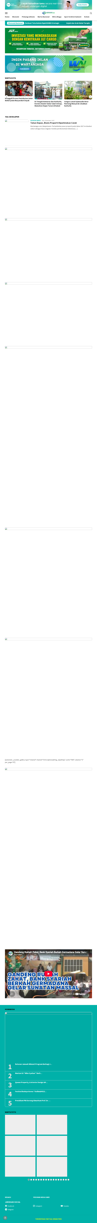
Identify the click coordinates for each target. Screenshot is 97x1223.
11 (53, 1180)
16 (66, 1180)
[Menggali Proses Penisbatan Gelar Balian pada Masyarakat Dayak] (19, 88)
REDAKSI (8, 1197)
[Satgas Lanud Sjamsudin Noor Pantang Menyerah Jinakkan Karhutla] (78, 90)
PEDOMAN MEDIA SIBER (41, 1197)
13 (58, 1180)
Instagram (39, 1206)
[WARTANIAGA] (48, 13)
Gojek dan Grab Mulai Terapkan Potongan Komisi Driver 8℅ (69, 23)
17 (68, 1180)
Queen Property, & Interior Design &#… (31, 1082)
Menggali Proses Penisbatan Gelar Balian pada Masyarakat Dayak (19, 99)
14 (61, 1180)
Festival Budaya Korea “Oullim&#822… (30, 1091)
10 (51, 1180)
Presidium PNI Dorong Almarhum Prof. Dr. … (32, 1101)
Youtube (66, 1206)
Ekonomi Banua (35, 120)
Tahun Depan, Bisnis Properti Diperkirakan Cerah (53, 122)
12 (56, 1180)
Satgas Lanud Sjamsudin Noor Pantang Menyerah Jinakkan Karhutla (76, 104)
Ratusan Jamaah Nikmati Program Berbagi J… (33, 1064)
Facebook (11, 1206)
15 (63, 1180)
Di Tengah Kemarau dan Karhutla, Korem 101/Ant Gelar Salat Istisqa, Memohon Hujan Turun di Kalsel (48, 104)
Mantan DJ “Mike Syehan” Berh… (28, 1073)
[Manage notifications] (5, 1218)
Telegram (11, 1210)
